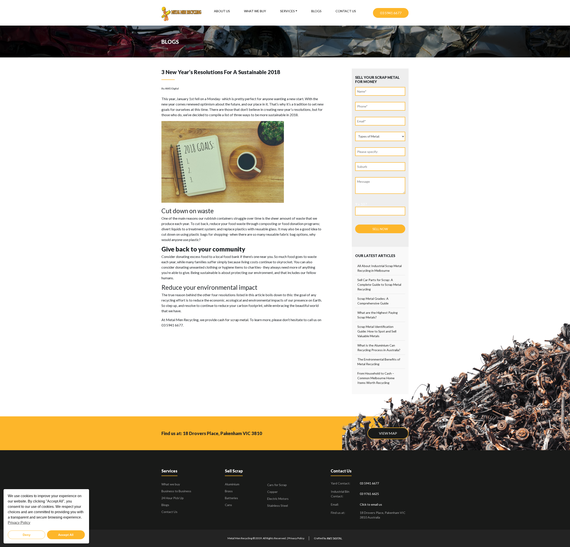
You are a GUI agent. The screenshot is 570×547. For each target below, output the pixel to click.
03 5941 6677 (390, 13)
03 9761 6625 (369, 494)
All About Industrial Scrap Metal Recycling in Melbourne (379, 268)
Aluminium (232, 484)
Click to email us (371, 504)
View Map (388, 433)
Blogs (316, 11)
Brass (229, 491)
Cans (228, 505)
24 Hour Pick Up (172, 498)
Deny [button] (27, 535)
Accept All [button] (65, 535)
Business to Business (176, 491)
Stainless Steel (277, 505)
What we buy (255, 11)
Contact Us (346, 11)
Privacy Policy (296, 538)
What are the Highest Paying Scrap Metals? (377, 315)
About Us (222, 11)
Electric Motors (278, 498)
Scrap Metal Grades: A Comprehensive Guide (373, 301)
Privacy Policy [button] (19, 523)
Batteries (231, 498)
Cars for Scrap (277, 485)
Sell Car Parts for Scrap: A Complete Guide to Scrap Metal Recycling (379, 284)
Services (287, 11)
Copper (272, 492)
